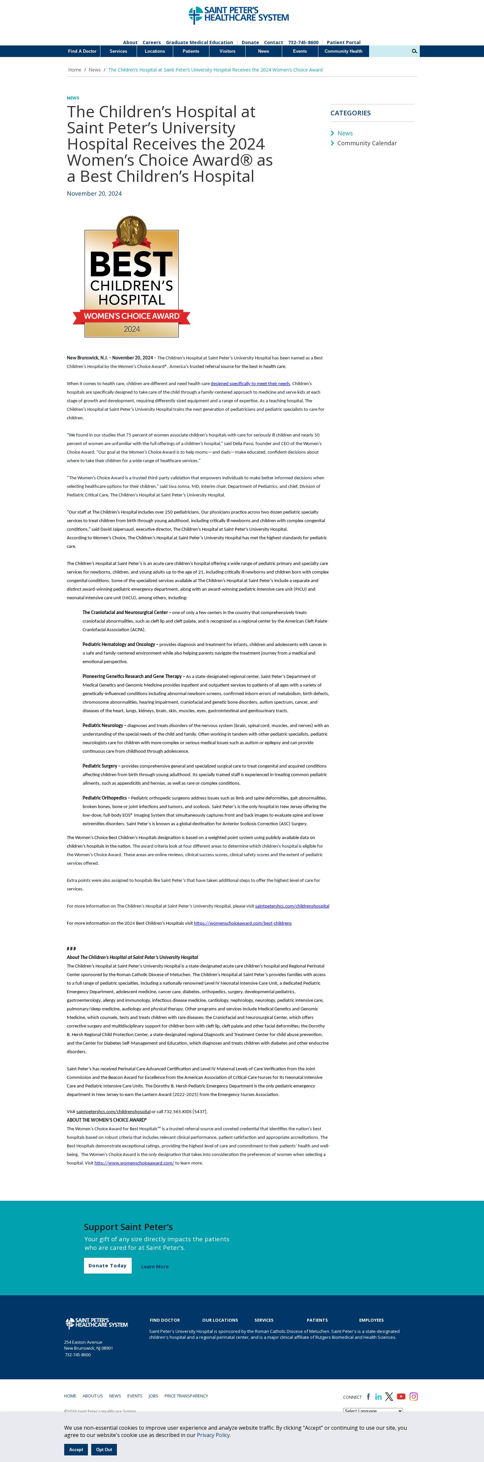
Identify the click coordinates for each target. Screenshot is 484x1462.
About (130, 42)
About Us (93, 1396)
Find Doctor (165, 1320)
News (263, 51)
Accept (76, 1449)
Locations (155, 51)
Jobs (153, 1396)
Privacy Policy (213, 1435)
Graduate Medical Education (199, 42)
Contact (273, 42)
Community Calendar (366, 143)
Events (300, 51)
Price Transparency (186, 1396)
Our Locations (220, 1320)
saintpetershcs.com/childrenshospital (292, 906)
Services (118, 51)
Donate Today (108, 1265)
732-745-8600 (303, 42)
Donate (250, 42)
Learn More (155, 1266)
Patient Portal (344, 42)
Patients (191, 51)
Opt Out (104, 1449)
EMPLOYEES (371, 1320)
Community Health (344, 51)
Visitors (227, 51)
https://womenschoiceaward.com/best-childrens (243, 923)
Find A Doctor (82, 51)
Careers (152, 42)
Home (74, 70)
